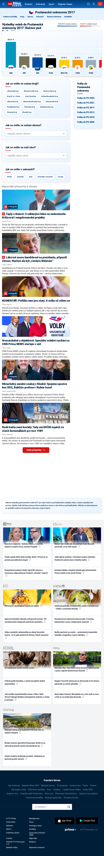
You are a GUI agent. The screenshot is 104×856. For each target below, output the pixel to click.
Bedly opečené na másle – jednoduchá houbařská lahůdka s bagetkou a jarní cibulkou (76, 633)
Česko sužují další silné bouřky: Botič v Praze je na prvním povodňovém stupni (26, 558)
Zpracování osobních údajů (37, 834)
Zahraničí (40, 4)
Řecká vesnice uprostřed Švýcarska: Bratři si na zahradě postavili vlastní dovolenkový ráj (25, 744)
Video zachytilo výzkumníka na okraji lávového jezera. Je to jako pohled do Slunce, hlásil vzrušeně (26, 633)
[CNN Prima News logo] (14, 4)
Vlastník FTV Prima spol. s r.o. (15, 843)
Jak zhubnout (14, 785)
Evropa (60, 177)
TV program (62, 785)
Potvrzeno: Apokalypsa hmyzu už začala (22, 606)
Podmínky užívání (12, 833)
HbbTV (8, 829)
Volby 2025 (88, 789)
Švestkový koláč (71, 797)
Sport (51, 4)
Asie (30, 177)
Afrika (9, 177)
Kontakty (32, 829)
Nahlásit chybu (11, 847)
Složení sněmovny (54, 17)
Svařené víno (12, 793)
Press (31, 822)
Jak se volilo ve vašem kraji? (22, 83)
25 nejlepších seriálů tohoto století (20, 668)
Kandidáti (68, 17)
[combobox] (34, 133)
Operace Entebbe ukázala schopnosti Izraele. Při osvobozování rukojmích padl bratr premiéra (25, 620)
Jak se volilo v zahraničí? (20, 169)
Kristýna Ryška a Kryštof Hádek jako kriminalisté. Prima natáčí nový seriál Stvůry (76, 571)
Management (34, 818)
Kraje (22, 17)
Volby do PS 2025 (85, 98)
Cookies (9, 838)
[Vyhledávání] (88, 4)
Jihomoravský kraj (31, 91)
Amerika (20, 177)
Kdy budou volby (18, 789)
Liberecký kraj (12, 102)
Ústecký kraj (12, 112)
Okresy (30, 17)
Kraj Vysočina (30, 96)
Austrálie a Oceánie (45, 177)
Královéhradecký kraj (49, 96)
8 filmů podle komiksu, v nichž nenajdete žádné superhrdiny (25, 682)
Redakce (32, 842)
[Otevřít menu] (3, 4)
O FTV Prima (11, 818)
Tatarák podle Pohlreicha (31, 793)
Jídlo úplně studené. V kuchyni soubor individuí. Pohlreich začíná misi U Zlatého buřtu (75, 558)
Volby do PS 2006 (85, 122)
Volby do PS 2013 (85, 112)
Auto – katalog (53, 789)
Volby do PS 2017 (85, 107)
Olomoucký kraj (52, 102)
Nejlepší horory (48, 785)
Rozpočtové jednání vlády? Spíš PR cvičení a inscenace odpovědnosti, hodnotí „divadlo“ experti (26, 571)
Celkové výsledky (10, 17)
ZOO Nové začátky (36, 789)
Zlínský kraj (26, 112)
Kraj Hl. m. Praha (13, 96)
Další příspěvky (34, 450)
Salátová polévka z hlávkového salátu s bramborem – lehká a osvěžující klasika (77, 607)
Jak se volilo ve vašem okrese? (23, 125)
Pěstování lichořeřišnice (66, 793)
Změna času (75, 785)
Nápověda (33, 838)
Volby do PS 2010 (85, 117)
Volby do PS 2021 (85, 102)
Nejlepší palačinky (53, 797)
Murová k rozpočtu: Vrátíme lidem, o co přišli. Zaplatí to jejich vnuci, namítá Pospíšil (24, 545)
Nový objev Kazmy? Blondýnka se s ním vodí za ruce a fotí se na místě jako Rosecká (77, 695)
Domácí (28, 4)
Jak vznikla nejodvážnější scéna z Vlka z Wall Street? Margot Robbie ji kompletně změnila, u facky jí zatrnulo (27, 697)
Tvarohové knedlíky (34, 797)
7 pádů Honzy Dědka (71, 789)
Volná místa (10, 822)
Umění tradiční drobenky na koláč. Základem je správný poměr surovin (25, 757)
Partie (85, 785)
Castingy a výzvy (35, 826)
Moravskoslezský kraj (32, 102)
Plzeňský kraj (29, 107)
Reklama (9, 826)
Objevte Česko (65, 4)
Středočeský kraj (46, 107)
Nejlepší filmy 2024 (30, 785)
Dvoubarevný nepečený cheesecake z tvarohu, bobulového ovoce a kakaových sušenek (74, 620)
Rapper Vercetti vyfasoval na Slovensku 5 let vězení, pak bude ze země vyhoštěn (77, 682)
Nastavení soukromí (36, 847)
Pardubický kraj (13, 107)
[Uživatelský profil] (93, 4)
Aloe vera (49, 793)
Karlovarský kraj (49, 91)
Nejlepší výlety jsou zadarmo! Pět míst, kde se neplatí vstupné (24, 731)
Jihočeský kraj (12, 91)
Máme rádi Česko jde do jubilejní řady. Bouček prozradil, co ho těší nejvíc (74, 545)
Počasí (93, 785)
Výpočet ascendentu (88, 793)
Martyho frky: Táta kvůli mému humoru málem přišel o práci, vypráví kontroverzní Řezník (77, 669)
